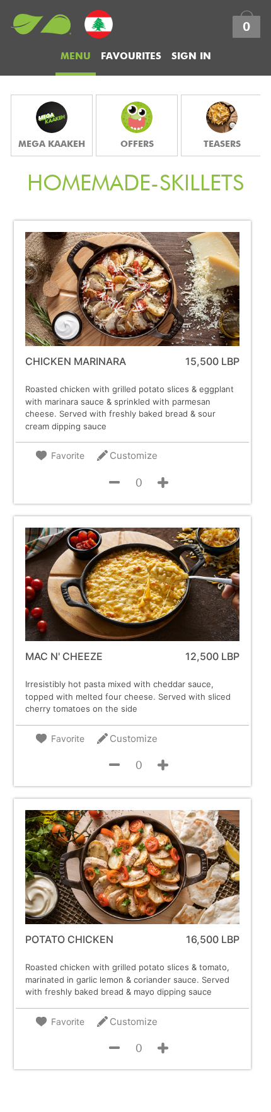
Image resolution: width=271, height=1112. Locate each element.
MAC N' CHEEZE (64, 657)
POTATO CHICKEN (69, 940)
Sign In (191, 56)
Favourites (131, 56)
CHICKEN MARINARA (75, 362)
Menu (76, 56)
